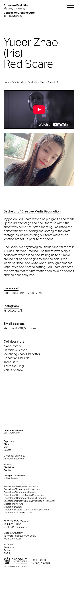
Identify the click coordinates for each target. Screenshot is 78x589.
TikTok (7, 553)
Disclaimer (9, 467)
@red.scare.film (14, 310)
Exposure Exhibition (13, 431)
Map (6, 447)
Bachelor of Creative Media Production (24, 495)
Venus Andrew (13, 370)
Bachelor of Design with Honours (21, 486)
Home (7, 82)
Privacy (8, 464)
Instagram (9, 544)
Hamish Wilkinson (15, 350)
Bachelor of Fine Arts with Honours (22, 489)
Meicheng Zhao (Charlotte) (22, 354)
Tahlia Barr (11, 362)
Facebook (9, 547)
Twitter (7, 550)
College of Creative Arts (15, 476)
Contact (8, 470)
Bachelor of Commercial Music (20, 492)
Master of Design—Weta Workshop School (26, 509)
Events (7, 450)
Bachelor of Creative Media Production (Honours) (29, 501)
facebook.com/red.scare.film (23, 292)
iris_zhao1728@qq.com (20, 328)
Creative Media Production (25, 82)
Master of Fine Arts (13, 503)
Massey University (16, 7)
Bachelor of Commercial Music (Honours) (25, 498)
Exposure (9, 441)
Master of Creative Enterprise (19, 512)
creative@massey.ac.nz (16, 527)
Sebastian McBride (17, 358)
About (7, 444)
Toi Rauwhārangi (19, 14)
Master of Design (13, 506)
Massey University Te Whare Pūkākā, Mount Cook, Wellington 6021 (20, 535)
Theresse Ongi (14, 366)
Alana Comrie (13, 346)
